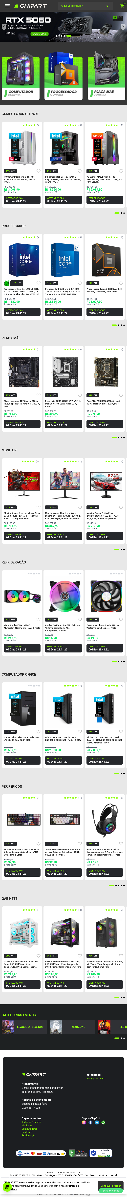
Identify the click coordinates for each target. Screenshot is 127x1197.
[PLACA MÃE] (106, 74)
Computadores (29, 1128)
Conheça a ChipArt (95, 1078)
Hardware (27, 1132)
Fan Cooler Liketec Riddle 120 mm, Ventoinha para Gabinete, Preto (103, 626)
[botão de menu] (7, 6)
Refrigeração (28, 1135)
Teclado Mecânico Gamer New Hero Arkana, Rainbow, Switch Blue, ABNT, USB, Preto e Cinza (21, 852)
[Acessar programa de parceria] (7, 1187)
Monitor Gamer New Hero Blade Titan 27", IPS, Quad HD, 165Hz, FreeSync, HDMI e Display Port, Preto (22, 516)
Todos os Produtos (31, 1122)
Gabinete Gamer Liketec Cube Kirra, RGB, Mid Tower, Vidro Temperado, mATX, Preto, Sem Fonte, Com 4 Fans (63, 964)
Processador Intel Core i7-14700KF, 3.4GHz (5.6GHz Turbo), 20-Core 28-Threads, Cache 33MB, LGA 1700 (62, 292)
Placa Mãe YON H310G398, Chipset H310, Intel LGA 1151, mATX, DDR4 (103, 402)
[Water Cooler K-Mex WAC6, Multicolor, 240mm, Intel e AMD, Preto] (24, 596)
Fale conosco (112, 1190)
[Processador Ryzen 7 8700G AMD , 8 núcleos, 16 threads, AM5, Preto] (106, 260)
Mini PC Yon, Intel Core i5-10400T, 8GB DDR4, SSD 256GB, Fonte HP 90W (63, 738)
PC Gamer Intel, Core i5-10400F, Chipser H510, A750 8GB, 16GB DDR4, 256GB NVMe (63, 179)
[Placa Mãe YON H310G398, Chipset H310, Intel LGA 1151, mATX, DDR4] (106, 372)
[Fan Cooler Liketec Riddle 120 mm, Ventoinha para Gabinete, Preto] (106, 596)
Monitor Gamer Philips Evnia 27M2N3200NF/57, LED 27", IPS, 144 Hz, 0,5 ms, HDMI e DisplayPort (103, 516)
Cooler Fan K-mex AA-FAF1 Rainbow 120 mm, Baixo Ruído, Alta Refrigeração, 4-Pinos (62, 628)
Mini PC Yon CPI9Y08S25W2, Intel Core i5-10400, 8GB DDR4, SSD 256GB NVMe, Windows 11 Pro (104, 740)
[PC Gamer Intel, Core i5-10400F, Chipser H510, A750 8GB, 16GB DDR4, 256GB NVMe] (65, 148)
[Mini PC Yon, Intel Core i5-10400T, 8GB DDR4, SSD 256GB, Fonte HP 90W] (65, 708)
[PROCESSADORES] (63, 74)
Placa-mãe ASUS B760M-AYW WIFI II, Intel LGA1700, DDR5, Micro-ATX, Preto (63, 404)
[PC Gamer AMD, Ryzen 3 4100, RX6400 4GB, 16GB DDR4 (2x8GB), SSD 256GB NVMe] (106, 148)
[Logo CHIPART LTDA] (30, 6)
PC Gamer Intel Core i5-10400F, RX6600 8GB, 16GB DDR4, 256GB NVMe (19, 179)
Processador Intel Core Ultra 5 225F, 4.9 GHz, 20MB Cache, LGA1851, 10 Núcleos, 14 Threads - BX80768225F (21, 292)
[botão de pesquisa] (107, 6)
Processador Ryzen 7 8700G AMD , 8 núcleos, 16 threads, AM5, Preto (104, 290)
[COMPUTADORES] (21, 74)
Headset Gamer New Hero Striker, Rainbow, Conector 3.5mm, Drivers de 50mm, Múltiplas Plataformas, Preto (104, 852)
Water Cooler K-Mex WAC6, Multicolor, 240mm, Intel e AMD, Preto (22, 626)
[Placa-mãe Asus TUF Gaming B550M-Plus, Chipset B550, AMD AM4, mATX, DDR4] (24, 372)
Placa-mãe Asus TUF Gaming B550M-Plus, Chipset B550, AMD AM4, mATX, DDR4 (22, 404)
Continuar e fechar (111, 1186)
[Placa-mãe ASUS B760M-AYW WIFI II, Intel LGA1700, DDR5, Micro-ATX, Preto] (65, 372)
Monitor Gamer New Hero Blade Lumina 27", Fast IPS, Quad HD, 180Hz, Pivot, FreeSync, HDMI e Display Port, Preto (63, 516)
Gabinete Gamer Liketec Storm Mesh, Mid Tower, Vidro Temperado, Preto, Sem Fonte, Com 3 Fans (104, 964)
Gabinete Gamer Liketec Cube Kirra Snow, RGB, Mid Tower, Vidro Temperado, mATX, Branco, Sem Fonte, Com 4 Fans (21, 964)
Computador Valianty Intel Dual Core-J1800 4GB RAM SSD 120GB (21, 738)
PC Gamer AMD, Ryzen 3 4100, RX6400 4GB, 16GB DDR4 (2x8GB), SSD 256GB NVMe (104, 179)
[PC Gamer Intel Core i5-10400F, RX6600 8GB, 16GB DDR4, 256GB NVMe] (24, 148)
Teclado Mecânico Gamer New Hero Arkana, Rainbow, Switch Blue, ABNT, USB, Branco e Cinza (62, 852)
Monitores (27, 1125)
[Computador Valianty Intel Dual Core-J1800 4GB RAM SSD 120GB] (24, 708)
